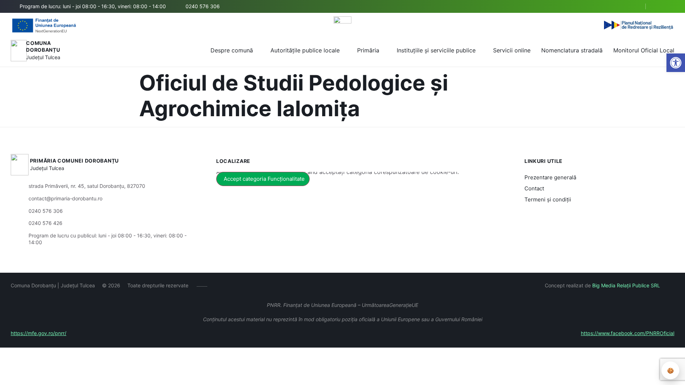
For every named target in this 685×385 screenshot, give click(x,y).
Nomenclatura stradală (572, 50)
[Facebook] (659, 6)
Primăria (368, 50)
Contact (534, 188)
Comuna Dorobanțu (43, 46)
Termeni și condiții (547, 199)
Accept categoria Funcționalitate (264, 178)
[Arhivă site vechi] (669, 6)
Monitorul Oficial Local (643, 50)
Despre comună (231, 50)
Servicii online (512, 50)
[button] (675, 62)
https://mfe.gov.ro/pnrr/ (38, 333)
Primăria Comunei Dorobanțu (74, 161)
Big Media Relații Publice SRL (626, 285)
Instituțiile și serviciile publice (436, 50)
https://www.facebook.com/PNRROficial (627, 333)
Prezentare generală (550, 177)
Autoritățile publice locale (305, 50)
